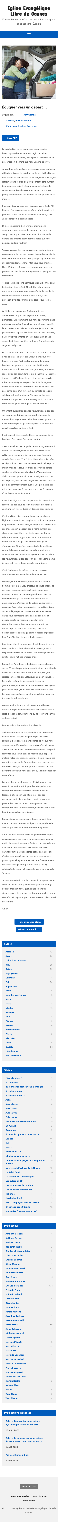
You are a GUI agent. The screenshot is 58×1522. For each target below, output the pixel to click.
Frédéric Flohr (12, 1290)
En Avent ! (10, 1126)
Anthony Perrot (13, 1238)
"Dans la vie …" (13, 1078)
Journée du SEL (13, 1151)
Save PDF (12, 138)
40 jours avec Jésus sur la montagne (24, 1087)
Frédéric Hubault (14, 1294)
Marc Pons (10, 1350)
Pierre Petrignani (14, 1372)
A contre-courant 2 (15, 1095)
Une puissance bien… (30, 922)
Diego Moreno (12, 1264)
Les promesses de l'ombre (19, 1185)
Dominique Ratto (14, 1272)
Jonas (8, 1147)
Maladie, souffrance (15, 995)
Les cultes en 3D (14, 1181)
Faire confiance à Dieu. (17, 1455)
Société (10, 120)
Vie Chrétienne (23, 120)
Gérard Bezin (12, 1298)
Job (7, 1143)
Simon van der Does (15, 1376)
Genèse (22, 126)
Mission (9, 1008)
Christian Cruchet (14, 1255)
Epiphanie (10, 977)
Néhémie (10, 1194)
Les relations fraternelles (18, 1189)
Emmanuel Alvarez (15, 1281)
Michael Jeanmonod (15, 1363)
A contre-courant (14, 1091)
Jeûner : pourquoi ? (28, 929)
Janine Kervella (13, 1312)
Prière (8, 1034)
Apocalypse (11, 1104)
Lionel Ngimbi (12, 1337)
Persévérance (12, 1029)
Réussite (9, 1038)
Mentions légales (20, 1496)
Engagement (12, 973)
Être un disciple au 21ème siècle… (23, 1134)
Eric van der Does (14, 1286)
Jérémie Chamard (14, 1333)
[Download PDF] (28, 1430)
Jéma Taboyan (13, 1329)
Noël (7, 1016)
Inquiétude (11, 986)
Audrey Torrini (12, 1242)
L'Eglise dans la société (17, 1156)
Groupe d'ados (13, 1307)
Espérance (10, 1130)
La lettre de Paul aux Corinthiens (22, 1168)
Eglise (8, 969)
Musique (9, 1012)
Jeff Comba (30, 115)
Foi (7, 982)
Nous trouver (40, 1496)
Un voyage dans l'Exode (17, 1207)
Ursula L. (10, 1389)
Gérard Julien (12, 1303)
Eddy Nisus (11, 1277)
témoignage (11, 1051)
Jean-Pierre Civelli (14, 1320)
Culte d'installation (15, 960)
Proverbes (32, 126)
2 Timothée (11, 1082)
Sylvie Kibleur (12, 1385)
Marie (8, 999)
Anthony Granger (14, 1234)
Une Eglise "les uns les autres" (21, 1211)
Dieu (7, 965)
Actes (8, 1100)
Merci (8, 1003)
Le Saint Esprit (13, 1172)
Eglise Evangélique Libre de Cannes (28, 11)
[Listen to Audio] (24, 1429)
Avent (8, 956)
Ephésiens (11, 126)
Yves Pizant (11, 1398)
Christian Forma (13, 1260)
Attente (9, 951)
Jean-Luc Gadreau (14, 1316)
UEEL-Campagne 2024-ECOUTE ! (22, 1202)
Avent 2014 (11, 1108)
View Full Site (29, 1487)
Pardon (9, 1025)
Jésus (8, 990)
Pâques (9, 1021)
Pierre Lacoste (13, 1368)
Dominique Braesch (15, 1268)
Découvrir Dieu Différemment (20, 1121)
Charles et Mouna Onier (17, 1251)
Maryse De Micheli (14, 1359)
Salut (8, 1042)
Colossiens (11, 1117)
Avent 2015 (11, 1113)
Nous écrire (29, 1500)
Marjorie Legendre (14, 1355)
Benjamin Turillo (14, 1247)
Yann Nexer (11, 1394)
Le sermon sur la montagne (19, 1176)
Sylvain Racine (12, 1381)
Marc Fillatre (12, 1346)
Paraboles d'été (13, 1198)
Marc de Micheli (13, 1342)
